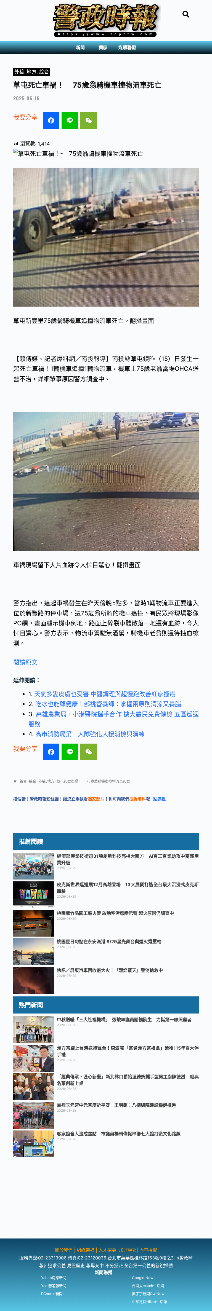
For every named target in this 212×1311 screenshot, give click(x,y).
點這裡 (159, 798)
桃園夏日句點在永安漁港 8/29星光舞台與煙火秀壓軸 (109, 941)
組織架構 (85, 1250)
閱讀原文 (25, 662)
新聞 (80, 47)
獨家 (103, 47)
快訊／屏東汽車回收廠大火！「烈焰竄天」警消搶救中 (110, 970)
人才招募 (107, 1250)
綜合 (44, 72)
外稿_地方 (25, 72)
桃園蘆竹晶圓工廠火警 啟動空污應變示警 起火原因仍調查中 (115, 913)
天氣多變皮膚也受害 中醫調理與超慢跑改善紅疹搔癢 (105, 694)
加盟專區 (128, 1250)
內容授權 (148, 1250)
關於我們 (64, 1250)
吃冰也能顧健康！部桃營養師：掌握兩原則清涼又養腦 (108, 703)
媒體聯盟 (127, 47)
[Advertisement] (105, 1199)
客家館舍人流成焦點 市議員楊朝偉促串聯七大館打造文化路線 (119, 1133)
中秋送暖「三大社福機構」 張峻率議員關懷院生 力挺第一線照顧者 (124, 1019)
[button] (81, 47)
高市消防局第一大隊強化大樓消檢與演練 (90, 734)
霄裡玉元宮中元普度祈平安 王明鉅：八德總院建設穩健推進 (116, 1105)
